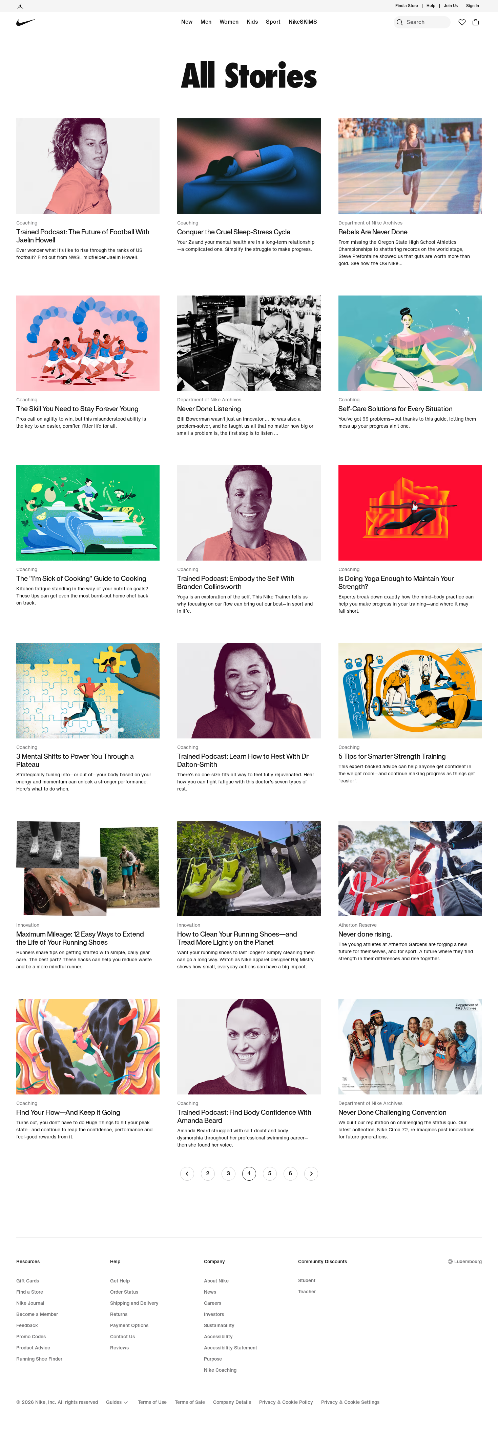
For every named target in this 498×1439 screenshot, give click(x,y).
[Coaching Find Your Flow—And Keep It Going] (88, 1069)
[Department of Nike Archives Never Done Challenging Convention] (410, 1069)
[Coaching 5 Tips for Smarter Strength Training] (410, 713)
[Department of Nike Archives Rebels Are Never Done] (410, 192)
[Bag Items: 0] (476, 22)
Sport (273, 22)
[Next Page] (311, 1174)
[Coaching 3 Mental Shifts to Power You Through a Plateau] (88, 718)
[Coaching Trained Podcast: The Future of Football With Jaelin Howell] (88, 189)
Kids (252, 22)
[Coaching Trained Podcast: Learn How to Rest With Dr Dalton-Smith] (248, 718)
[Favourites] (462, 22)
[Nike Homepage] (26, 22)
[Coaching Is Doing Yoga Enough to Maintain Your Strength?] (410, 540)
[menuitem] (437, 6)
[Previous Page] (187, 1174)
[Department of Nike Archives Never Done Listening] (248, 366)
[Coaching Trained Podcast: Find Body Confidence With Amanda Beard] (248, 1073)
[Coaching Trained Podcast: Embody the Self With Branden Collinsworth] (248, 540)
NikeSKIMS (303, 22)
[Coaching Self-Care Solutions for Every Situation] (410, 363)
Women (229, 22)
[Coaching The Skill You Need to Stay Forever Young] (88, 363)
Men (206, 22)
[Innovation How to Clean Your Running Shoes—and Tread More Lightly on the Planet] (248, 895)
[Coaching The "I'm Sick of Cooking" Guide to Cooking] (88, 536)
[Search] (400, 22)
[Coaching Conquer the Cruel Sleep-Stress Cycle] (248, 185)
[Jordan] (20, 6)
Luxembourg (468, 1261)
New (186, 22)
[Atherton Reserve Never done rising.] (410, 891)
